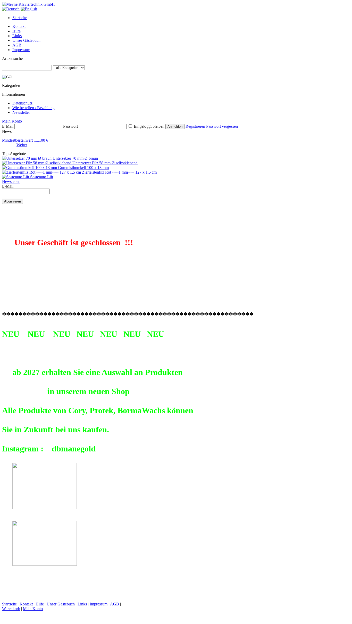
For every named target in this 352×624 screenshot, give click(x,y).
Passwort (70, 126)
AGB (16, 45)
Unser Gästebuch (26, 40)
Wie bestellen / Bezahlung (33, 108)
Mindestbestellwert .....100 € (25, 140)
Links (17, 36)
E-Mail (7, 126)
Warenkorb (11, 608)
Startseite (19, 17)
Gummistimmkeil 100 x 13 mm (83, 167)
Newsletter (21, 112)
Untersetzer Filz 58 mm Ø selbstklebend (105, 163)
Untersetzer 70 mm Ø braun (75, 158)
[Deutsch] (11, 9)
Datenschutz (22, 103)
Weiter (21, 145)
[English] (29, 9)
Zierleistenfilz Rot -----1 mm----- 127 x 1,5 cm (119, 172)
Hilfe (16, 31)
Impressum (21, 49)
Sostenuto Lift (41, 177)
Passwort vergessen (222, 126)
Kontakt (19, 26)
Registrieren (195, 126)
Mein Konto (12, 121)
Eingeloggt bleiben (149, 126)
